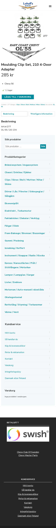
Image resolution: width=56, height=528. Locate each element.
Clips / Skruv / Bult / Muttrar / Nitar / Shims (30, 105)
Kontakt (9, 358)
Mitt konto (10, 332)
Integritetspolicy (13, 371)
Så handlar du (11, 339)
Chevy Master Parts (28, 455)
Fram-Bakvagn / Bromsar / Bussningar (25, 233)
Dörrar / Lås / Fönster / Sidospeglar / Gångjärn (24, 193)
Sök (43, 146)
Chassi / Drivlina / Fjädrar (18, 172)
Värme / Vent (12, 312)
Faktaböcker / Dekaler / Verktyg (22, 218)
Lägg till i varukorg (17, 97)
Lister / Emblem (13, 282)
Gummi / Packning (14, 240)
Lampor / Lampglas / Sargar (19, 274)
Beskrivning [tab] (8, 114)
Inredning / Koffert (15, 248)
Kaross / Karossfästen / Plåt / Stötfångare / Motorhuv (21, 265)
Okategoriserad (13, 297)
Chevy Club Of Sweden (28, 452)
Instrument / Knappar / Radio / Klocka (25, 255)
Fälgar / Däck (12, 225)
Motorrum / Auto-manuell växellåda (24, 289)
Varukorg (9, 365)
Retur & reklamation (14, 352)
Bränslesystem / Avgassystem (21, 164)
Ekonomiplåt (11, 203)
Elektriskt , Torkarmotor (18, 210)
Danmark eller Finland (15, 378)
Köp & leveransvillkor (15, 345)
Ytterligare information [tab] (41, 114)
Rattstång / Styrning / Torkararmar (23, 304)
